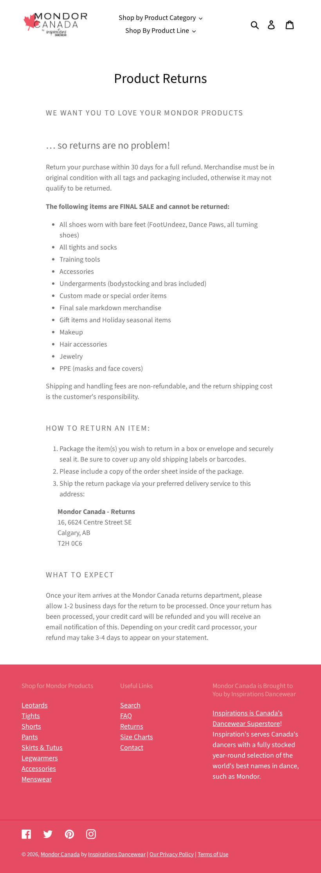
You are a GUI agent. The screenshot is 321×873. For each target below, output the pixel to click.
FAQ (126, 716)
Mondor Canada (60, 854)
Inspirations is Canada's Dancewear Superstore (248, 718)
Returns (131, 726)
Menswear (37, 779)
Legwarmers (40, 758)
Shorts (31, 726)
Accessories (39, 769)
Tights (31, 716)
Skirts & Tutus (42, 748)
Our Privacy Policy (172, 854)
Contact (131, 748)
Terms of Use (213, 854)
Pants (30, 737)
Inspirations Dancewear (117, 854)
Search (130, 705)
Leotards (35, 705)
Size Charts (136, 737)
